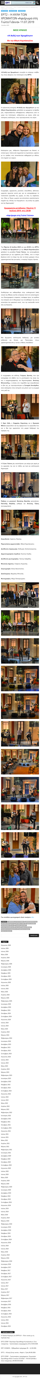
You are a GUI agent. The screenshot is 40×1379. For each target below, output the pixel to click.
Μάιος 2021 (4, 1140)
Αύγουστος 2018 (6, 1242)
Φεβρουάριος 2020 (6, 1187)
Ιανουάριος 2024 (6, 1041)
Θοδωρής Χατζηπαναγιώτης (9, 929)
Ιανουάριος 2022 (6, 1115)
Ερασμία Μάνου (6, 925)
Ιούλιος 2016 (5, 1320)
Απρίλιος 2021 (5, 1143)
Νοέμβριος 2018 (5, 1233)
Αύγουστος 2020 (6, 1168)
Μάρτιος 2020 (5, 1184)
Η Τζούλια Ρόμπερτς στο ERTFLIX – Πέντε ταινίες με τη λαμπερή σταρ (17, 1337)
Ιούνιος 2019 (5, 1211)
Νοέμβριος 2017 (5, 1270)
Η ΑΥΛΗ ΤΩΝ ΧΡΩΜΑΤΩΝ (8, 927)
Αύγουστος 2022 (6, 1094)
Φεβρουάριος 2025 (6, 1001)
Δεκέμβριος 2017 (6, 1267)
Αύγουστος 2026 (6, 945)
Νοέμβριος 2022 (5, 1084)
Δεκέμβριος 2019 (6, 1193)
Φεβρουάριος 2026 (6, 964)
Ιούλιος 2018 (5, 1245)
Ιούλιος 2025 (5, 985)
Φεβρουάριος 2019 (6, 1224)
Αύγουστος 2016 (6, 1317)
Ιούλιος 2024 (5, 1022)
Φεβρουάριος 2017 (6, 1298)
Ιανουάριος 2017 (6, 1301)
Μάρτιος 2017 (5, 1295)
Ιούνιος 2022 (5, 1100)
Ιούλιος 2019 (5, 1208)
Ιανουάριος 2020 (6, 1190)
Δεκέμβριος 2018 (6, 1230)
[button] (37, 3)
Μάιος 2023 (4, 1066)
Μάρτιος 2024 (5, 1035)
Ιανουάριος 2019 (6, 1227)
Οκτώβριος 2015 (6, 1326)
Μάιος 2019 (4, 1214)
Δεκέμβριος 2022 (6, 1081)
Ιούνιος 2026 (5, 951)
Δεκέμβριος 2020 (6, 1156)
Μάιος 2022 (4, 1103)
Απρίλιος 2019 (5, 1218)
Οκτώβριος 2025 (6, 976)
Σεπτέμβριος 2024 (6, 1016)
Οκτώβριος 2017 (6, 1273)
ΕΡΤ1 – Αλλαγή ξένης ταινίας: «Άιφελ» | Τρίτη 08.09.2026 (18, 1352)
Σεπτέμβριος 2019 (6, 1202)
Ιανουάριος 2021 (6, 1153)
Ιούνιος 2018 (5, 1249)
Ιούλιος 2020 (5, 1171)
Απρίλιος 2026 (5, 957)
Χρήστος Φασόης (6, 931)
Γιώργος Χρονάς (30, 923)
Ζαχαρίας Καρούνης (21, 925)
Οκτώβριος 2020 (6, 1162)
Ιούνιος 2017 (5, 1286)
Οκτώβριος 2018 (6, 1236)
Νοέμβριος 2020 (5, 1159)
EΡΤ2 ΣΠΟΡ (4, 11)
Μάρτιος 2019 (5, 1221)
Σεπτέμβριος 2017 (6, 1276)
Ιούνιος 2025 (5, 988)
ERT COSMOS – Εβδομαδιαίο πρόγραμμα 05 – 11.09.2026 (18, 1348)
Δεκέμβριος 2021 (6, 1118)
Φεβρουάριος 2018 (6, 1261)
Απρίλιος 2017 (5, 1292)
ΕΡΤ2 (13, 925)
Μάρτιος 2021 (5, 1146)
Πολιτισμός (13, 11)
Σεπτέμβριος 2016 (6, 1314)
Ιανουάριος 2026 (6, 967)
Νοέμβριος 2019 (5, 1196)
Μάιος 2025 (4, 991)
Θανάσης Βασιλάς (26, 927)
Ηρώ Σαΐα (17, 927)
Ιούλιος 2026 (5, 948)
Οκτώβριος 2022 (6, 1087)
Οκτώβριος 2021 (6, 1125)
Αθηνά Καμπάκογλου (31, 921)
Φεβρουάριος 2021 (6, 1149)
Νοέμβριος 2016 (5, 1307)
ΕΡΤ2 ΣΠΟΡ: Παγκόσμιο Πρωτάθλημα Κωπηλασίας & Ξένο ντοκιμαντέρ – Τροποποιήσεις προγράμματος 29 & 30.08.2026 (19, 1343)
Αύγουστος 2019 (6, 1205)
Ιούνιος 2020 (5, 1174)
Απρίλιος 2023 (5, 1069)
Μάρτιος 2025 (5, 998)
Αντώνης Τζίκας (20, 923)
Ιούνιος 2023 (5, 1063)
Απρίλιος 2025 (5, 995)
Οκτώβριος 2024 (6, 1013)
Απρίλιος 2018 (5, 1255)
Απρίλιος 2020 (5, 1180)
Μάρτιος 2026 (5, 961)
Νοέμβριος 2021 (5, 1122)
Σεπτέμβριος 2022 (6, 1091)
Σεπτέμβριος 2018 (6, 1239)
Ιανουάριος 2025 (6, 1004)
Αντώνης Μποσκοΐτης (8, 923)
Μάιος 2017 (4, 1289)
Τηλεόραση (22, 11)
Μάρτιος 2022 (5, 1109)
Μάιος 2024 (4, 1029)
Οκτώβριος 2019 (6, 1199)
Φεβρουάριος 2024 (6, 1038)
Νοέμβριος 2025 (5, 973)
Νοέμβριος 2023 (5, 1047)
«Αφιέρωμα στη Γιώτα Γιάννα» (16, 921)
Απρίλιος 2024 (5, 1032)
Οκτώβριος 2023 (6, 1050)
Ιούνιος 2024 (5, 1026)
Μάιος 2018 (4, 1252)
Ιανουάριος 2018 (6, 1264)
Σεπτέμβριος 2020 (6, 1165)
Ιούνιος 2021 (5, 1137)
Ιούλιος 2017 (5, 1283)
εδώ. (32, 917)
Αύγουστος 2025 (6, 982)
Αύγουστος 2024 (6, 1019)
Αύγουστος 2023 (6, 1057)
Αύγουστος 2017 (6, 1280)
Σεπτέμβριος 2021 (6, 1128)
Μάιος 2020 (4, 1177)
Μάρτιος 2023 (5, 1072)
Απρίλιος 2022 (5, 1106)
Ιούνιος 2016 (5, 1323)
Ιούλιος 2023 (5, 1060)
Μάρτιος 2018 (5, 1258)
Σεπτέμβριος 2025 (6, 979)
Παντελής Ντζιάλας (24, 929)
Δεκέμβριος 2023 (6, 1044)
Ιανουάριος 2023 (6, 1078)
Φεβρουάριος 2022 (6, 1112)
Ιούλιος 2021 (5, 1134)
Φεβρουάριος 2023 (6, 1075)
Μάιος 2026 (4, 954)
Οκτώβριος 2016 (6, 1310)
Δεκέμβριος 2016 (6, 1304)
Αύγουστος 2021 (6, 1131)
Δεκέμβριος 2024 (6, 1007)
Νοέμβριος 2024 (5, 1010)
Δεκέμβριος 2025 (6, 970)
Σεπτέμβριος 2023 (6, 1053)
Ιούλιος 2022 (5, 1097)
